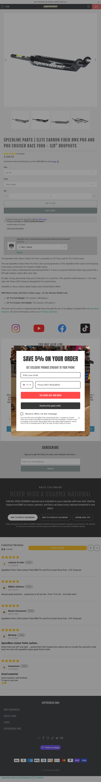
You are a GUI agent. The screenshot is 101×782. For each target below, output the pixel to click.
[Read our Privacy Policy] (78, 418)
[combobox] (27, 384)
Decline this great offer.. (51, 406)
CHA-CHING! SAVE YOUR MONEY (51, 395)
